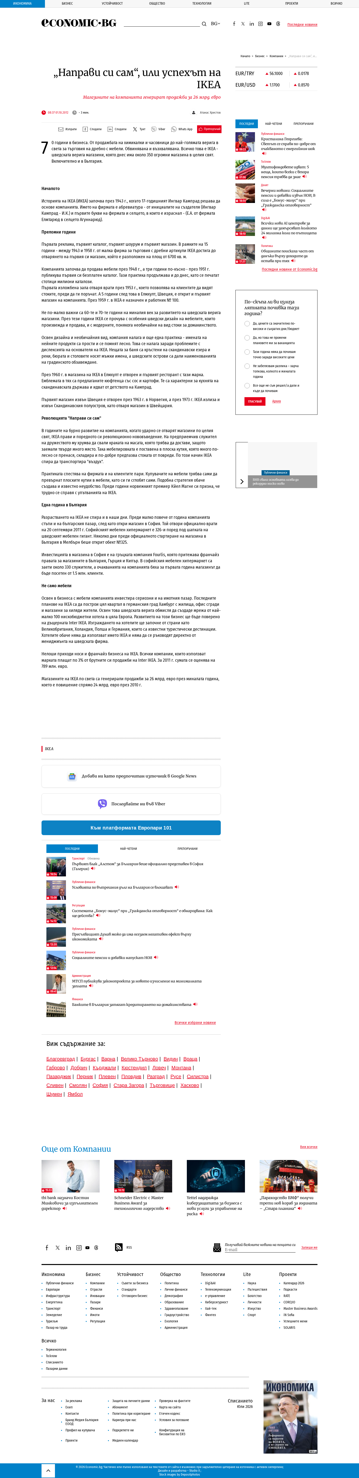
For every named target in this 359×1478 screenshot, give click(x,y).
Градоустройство (177, 1315)
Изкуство (254, 1309)
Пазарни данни (57, 1369)
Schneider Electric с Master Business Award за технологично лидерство (139, 1203)
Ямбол (75, 1094)
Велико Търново (139, 1059)
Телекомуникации (218, 1289)
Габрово (55, 1067)
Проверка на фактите (174, 1401)
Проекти (291, 3)
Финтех (210, 1315)
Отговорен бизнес (135, 1296)
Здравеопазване (176, 1309)
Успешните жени (295, 1321)
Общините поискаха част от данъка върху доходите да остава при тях (287, 256)
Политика (172, 1283)
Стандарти (129, 1289)
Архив (276, 401)
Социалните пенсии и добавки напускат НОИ (112, 958)
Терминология (56, 1350)
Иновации (97, 1296)
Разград (156, 1076)
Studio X (194, 1470)
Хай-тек (211, 1309)
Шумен (54, 1094)
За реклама (73, 1401)
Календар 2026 (294, 1283)
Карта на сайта (170, 1407)
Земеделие (54, 1315)
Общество (157, 3)
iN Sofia (289, 1315)
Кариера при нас (124, 1420)
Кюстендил (134, 1067)
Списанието (54, 1362)
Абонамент (120, 1407)
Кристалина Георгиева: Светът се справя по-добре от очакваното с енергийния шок (288, 144)
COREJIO (289, 1302)
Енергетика (54, 1302)
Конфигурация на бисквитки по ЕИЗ (172, 1432)
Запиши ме (309, 1247)
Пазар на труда (56, 1328)
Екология (171, 1321)
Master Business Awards (300, 1309)
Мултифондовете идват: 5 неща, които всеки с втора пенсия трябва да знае (285, 172)
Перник (85, 1076)
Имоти (95, 1315)
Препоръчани (188, 849)
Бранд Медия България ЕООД (81, 1422)
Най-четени (128, 849)
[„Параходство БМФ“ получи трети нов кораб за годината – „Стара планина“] (289, 1176)
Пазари (95, 1302)
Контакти (72, 1414)
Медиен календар (125, 1440)
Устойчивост (112, 3)
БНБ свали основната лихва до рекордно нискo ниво (276, 481)
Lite (247, 3)
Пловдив (131, 1076)
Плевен (107, 1076)
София (100, 1085)
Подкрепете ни (123, 1430)
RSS (129, 1247)
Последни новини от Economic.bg (289, 269)
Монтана (181, 1067)
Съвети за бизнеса (135, 1283)
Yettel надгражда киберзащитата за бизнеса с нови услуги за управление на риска (214, 1205)
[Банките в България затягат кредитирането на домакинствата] (56, 1007)
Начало (245, 56)
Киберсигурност (216, 1302)
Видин (171, 1059)
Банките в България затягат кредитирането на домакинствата (132, 1004)
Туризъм (52, 1321)
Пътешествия (257, 1289)
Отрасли (96, 1289)
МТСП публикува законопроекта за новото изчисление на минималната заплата (137, 983)
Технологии (201, 3)
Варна (108, 1059)
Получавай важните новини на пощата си (260, 1245)
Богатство (255, 1296)
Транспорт (53, 1309)
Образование (174, 1302)
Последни (72, 849)
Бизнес (67, 3)
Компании (276, 56)
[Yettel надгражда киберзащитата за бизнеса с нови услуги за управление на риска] (216, 1176)
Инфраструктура (58, 1296)
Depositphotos (190, 1474)
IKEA (49, 748)
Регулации (97, 1321)
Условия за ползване (174, 1420)
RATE (287, 1296)
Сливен (54, 1085)
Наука (252, 1283)
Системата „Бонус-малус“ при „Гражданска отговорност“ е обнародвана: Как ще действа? (142, 913)
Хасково (189, 1085)
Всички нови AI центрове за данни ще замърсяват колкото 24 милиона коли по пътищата (289, 228)
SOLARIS (289, 1328)
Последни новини (302, 25)
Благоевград (60, 1059)
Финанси (96, 1309)
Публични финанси (275, 472)
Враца (190, 1059)
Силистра (198, 1076)
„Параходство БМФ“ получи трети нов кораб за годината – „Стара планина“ (288, 1203)
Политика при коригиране (131, 1414)
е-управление (215, 1296)
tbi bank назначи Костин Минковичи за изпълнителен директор (70, 1203)
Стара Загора (129, 1085)
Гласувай (255, 401)
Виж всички (308, 1147)
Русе (175, 1076)
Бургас (88, 1059)
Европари (53, 1289)
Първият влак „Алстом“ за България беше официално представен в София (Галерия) (137, 866)
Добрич (79, 1067)
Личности (255, 1302)
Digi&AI (210, 1283)
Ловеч (159, 1067)
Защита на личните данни (131, 1401)
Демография (174, 1296)
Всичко (336, 3)
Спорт (252, 1315)
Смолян (78, 1085)
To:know (51, 1356)
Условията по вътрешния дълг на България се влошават (123, 887)
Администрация (176, 1328)
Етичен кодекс (169, 1414)
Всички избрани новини (195, 1023)
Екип (69, 1407)
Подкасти (290, 1289)
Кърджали (104, 1067)
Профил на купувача (80, 1430)
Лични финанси (176, 1289)
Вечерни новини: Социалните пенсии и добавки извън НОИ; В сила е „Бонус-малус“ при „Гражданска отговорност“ (288, 197)
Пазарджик (58, 1076)
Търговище (162, 1085)
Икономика (22, 3)
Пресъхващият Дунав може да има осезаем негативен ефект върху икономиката (131, 936)
